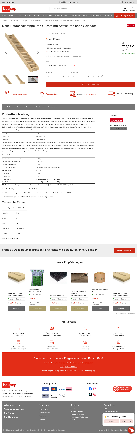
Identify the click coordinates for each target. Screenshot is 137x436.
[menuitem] (4, 15)
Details (8, 107)
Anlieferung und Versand (78, 414)
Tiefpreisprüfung (51, 94)
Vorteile (73, 420)
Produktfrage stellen (20, 94)
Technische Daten (22, 107)
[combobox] (72, 9)
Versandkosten (90, 94)
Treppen (25, 21)
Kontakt (73, 409)
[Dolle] (131, 26)
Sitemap (42, 419)
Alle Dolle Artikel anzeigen (118, 125)
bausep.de (61, 430)
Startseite (5, 21)
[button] (6, 52)
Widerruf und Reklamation (124, 388)
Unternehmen (44, 409)
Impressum (43, 416)
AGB (105, 409)
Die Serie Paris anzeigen (118, 128)
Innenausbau (15, 21)
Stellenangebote (45, 413)
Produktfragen (38, 107)
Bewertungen (53, 107)
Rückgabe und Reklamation (79, 417)
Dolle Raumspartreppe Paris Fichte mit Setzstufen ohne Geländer (65, 21)
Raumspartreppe (36, 21)
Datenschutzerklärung (111, 412)
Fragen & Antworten (128, 2)
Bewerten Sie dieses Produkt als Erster (69, 56)
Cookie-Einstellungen (112, 430)
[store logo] (12, 9)
